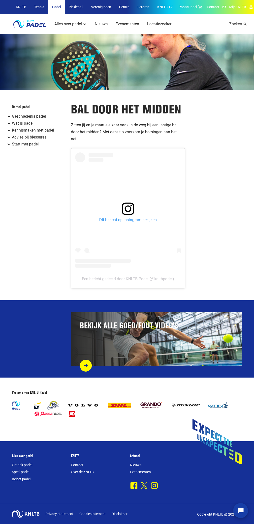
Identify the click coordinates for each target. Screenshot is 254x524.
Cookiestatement (92, 514)
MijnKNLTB (237, 7)
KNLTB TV (165, 7)
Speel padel (20, 472)
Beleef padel (21, 479)
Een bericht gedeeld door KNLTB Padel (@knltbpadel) (128, 279)
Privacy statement (59, 514)
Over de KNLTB (82, 472)
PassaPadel (188, 7)
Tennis (39, 7)
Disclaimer (119, 514)
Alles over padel (68, 24)
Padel (56, 7)
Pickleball (76, 7)
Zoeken (235, 24)
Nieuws (101, 24)
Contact (213, 7)
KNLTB (21, 7)
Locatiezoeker (159, 24)
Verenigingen (101, 7)
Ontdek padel (22, 465)
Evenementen (127, 24)
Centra (124, 7)
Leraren (143, 7)
